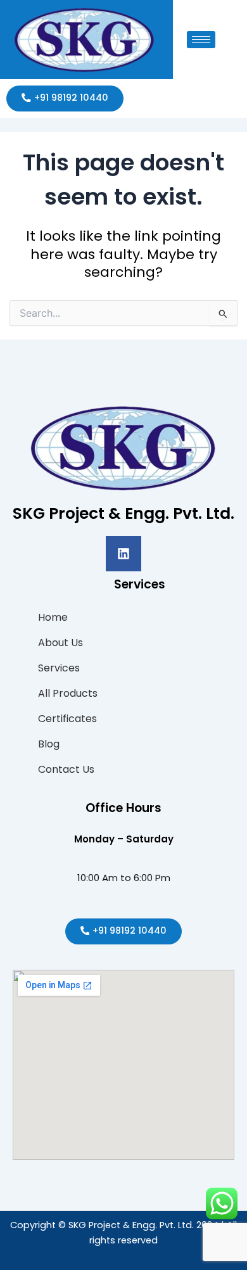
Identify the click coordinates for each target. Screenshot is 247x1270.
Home (53, 617)
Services (59, 668)
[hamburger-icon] (201, 39)
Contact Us (66, 769)
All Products (68, 693)
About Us (60, 642)
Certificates (67, 718)
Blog (49, 744)
